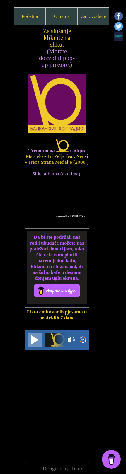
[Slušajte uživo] (35, 340)
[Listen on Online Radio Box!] (83, 340)
